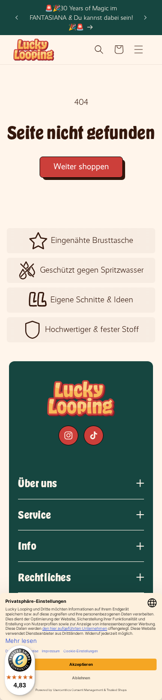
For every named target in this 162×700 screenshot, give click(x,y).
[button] (99, 49)
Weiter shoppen (81, 166)
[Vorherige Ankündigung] (17, 17)
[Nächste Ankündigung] (145, 17)
